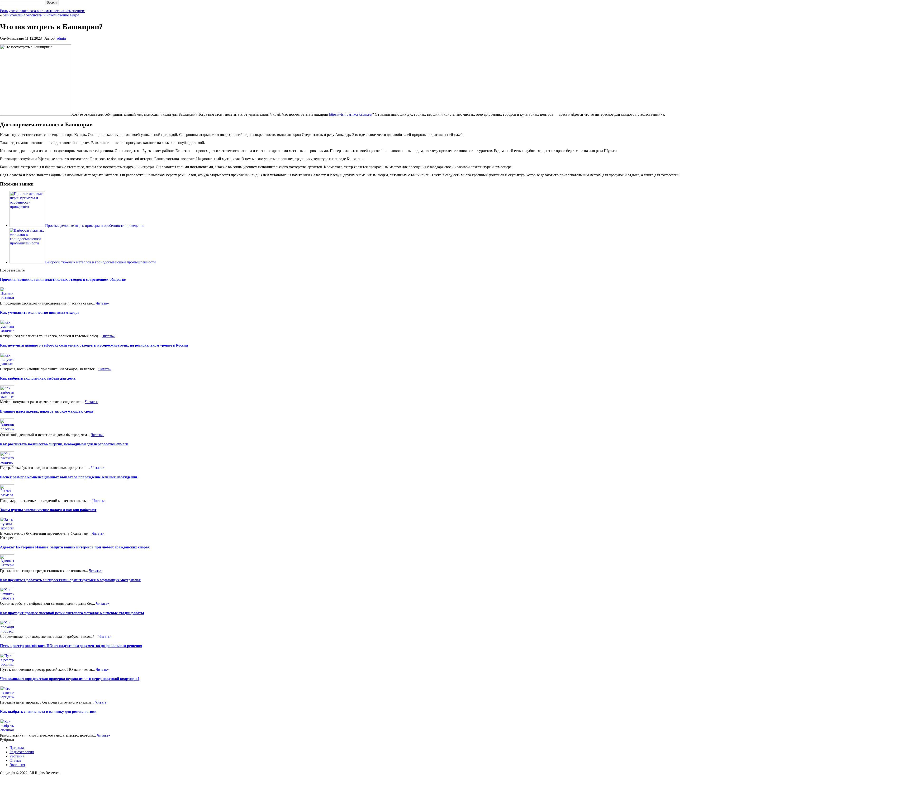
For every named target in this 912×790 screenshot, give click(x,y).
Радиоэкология (22, 752)
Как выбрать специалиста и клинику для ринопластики (48, 711)
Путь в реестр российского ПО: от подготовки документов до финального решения (71, 646)
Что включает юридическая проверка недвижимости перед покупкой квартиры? (69, 679)
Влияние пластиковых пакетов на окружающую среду (47, 411)
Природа (17, 748)
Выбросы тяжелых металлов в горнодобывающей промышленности (100, 262)
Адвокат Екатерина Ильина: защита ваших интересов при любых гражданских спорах (75, 547)
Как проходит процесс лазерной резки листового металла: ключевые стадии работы (72, 613)
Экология (17, 765)
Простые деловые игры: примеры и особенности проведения (94, 226)
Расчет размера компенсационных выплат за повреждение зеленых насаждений (68, 477)
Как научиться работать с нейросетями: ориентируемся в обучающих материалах (70, 580)
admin (61, 38)
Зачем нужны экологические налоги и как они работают (48, 510)
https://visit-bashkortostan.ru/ (350, 114)
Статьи (15, 760)
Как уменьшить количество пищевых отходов (40, 312)
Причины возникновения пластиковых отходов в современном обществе (63, 279)
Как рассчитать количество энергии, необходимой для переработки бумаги (64, 444)
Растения (17, 756)
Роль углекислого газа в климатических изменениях (42, 11)
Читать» (102, 303)
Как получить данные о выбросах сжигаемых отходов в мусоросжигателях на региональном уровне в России (94, 345)
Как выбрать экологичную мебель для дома (38, 378)
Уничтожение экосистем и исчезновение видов (41, 15)
